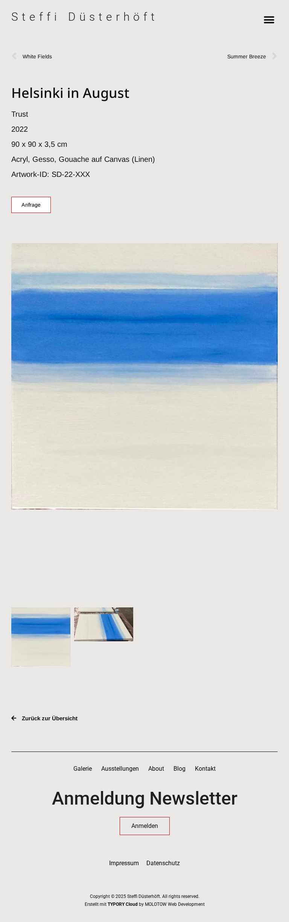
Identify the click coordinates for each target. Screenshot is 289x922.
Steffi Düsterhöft (84, 16)
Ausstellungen (120, 768)
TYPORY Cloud (123, 904)
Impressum (124, 863)
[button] (269, 19)
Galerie (82, 768)
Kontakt (205, 768)
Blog (179, 768)
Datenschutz (163, 863)
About (156, 768)
